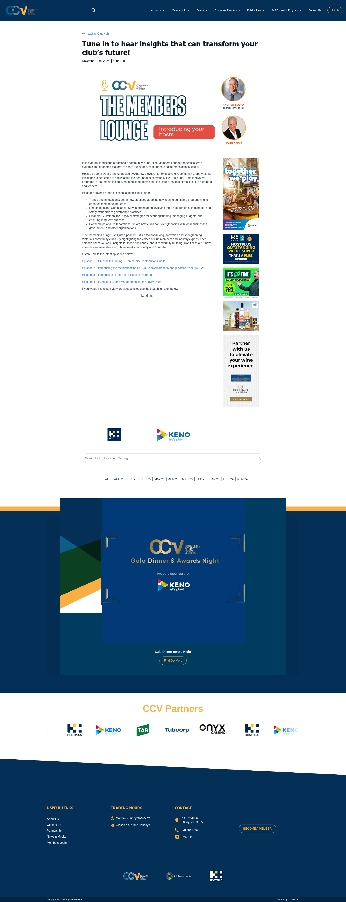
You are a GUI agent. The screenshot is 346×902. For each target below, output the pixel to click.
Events (200, 10)
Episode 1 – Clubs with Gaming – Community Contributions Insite (123, 261)
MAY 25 (159, 479)
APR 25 (173, 479)
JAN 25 (214, 479)
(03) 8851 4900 (190, 829)
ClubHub (119, 60)
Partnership (54, 830)
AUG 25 (119, 479)
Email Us (186, 837)
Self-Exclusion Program (284, 10)
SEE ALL (104, 479)
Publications (254, 10)
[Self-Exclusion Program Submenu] (301, 10)
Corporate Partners (226, 10)
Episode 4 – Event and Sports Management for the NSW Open (121, 281)
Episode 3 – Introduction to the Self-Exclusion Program (117, 274)
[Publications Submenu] (264, 10)
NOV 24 (242, 479)
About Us (156, 10)
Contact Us (315, 10)
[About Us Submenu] (164, 10)
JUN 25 (146, 479)
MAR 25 (187, 479)
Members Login (57, 842)
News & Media (56, 836)
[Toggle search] (93, 10)
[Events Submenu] (207, 10)
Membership (179, 10)
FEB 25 (201, 479)
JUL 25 (132, 479)
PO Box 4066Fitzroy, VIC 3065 (192, 820)
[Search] (259, 458)
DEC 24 (228, 479)
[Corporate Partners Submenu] (240, 10)
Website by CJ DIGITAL (287, 899)
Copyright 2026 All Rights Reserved (64, 899)
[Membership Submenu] (189, 10)
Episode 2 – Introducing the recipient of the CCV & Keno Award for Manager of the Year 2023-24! (143, 267)
